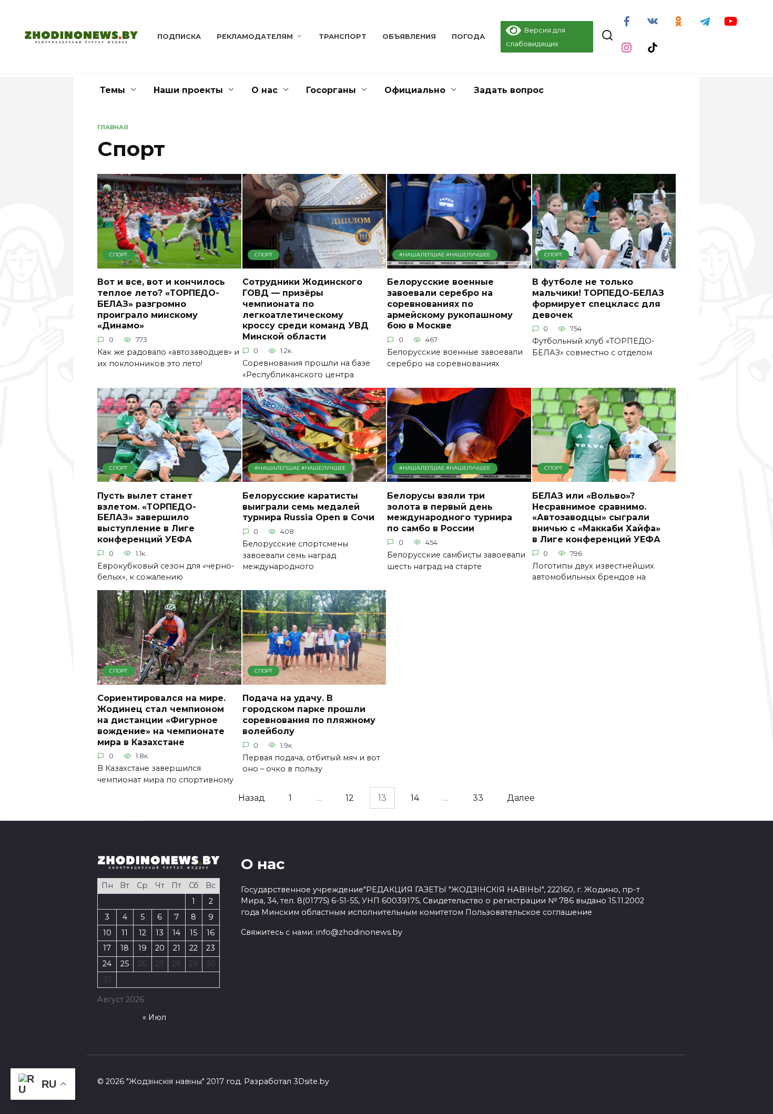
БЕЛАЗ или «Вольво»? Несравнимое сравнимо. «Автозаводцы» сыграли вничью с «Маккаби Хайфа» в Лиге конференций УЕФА (596, 517)
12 (349, 798)
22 (193, 948)
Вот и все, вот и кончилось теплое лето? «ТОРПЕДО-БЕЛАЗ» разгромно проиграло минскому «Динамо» (161, 304)
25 (124, 963)
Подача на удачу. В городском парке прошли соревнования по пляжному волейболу (308, 714)
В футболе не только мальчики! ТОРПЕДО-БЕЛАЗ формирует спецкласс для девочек (598, 298)
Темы (112, 90)
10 (107, 932)
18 (124, 948)
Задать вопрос (509, 90)
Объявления (409, 36)
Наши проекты (188, 90)
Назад (251, 798)
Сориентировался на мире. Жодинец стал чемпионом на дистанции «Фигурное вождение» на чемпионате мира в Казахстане (161, 720)
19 (142, 948)
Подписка (179, 36)
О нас (264, 90)
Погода (468, 36)
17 (107, 948)
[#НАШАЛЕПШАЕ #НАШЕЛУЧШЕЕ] (459, 262)
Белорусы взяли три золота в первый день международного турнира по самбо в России (449, 511)
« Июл (154, 1017)
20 (160, 948)
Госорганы (331, 90)
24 (107, 963)
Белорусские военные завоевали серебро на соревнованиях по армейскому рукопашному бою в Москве (450, 304)
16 (211, 932)
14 (415, 798)
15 (193, 932)
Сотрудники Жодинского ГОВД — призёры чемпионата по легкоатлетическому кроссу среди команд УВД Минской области (305, 309)
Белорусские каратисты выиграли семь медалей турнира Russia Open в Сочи (308, 506)
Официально (414, 90)
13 (160, 932)
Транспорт (343, 36)
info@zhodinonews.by (359, 932)
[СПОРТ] (169, 262)
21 (176, 948)
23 (210, 948)
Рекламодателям (255, 36)
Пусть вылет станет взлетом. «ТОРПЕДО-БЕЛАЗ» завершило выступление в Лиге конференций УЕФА (146, 517)
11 (124, 932)
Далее (521, 798)
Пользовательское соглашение (528, 912)
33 (478, 798)
